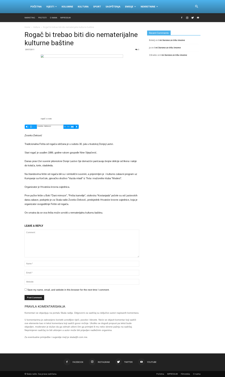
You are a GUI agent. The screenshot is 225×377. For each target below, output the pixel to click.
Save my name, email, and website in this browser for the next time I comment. (68, 289)
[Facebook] (181, 17)
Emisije (129, 6)
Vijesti (50, 6)
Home (27, 27)
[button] (196, 7)
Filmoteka (185, 374)
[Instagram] (187, 17)
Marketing (30, 17)
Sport (97, 6)
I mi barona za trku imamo (171, 40)
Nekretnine (148, 6)
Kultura (83, 6)
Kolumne (67, 6)
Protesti (42, 17)
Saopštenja (113, 6)
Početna (36, 6)
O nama (53, 17)
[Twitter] (192, 17)
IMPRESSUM (65, 17)
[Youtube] (198, 17)
